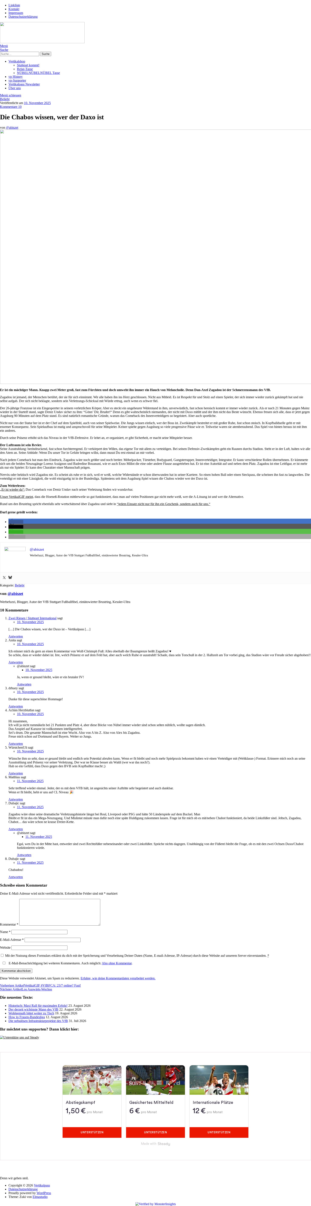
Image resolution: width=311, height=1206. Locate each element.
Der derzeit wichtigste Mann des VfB (33, 1009)
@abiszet (12, 127)
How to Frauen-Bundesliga (26, 1017)
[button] (15, 522)
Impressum (15, 13)
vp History (15, 76)
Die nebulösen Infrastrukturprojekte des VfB (38, 1021)
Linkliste (14, 5)
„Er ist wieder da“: (12, 489)
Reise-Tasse (25, 69)
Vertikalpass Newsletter (24, 84)
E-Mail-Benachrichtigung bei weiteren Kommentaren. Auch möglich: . (70, 963)
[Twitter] (4, 578)
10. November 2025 (37, 103)
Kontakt (13, 9)
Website (5, 947)
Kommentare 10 (11, 107)
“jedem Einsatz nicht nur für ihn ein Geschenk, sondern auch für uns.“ (163, 504)
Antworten (15, 636)
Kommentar (9, 924)
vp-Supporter (17, 80)
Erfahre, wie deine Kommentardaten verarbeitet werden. (118, 978)
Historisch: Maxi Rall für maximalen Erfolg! (37, 1005)
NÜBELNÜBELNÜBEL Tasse (38, 73)
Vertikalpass (42, 1185)
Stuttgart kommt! (28, 65)
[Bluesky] (10, 578)
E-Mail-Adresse (12, 939)
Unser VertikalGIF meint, (17, 497)
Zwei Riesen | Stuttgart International (32, 618)
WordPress (44, 1193)
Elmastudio (40, 1197)
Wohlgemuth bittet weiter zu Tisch (31, 1013)
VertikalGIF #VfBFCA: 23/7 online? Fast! (40, 985)
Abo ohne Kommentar (117, 963)
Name (5, 932)
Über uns (14, 88)
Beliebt (5, 99)
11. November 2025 (30, 781)
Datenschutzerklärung (23, 16)
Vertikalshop (16, 61)
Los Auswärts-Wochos (26, 989)
